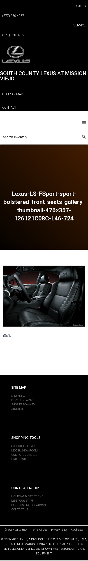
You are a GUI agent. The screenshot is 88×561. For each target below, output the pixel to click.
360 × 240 (53, 336)
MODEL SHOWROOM (24, 450)
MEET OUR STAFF (22, 500)
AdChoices (77, 529)
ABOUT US (17, 409)
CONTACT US (19, 509)
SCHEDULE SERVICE (23, 446)
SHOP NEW (18, 395)
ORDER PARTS (20, 459)
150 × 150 (21, 336)
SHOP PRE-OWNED (23, 404)
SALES (81, 6)
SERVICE (79, 25)
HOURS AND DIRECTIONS (27, 496)
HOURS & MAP (12, 94)
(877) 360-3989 (13, 35)
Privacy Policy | (61, 529)
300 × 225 (37, 336)
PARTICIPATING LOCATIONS (28, 505)
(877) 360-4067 (13, 16)
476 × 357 (69, 336)
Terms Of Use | (41, 529)
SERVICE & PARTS (22, 400)
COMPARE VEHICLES (24, 454)
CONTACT (9, 107)
